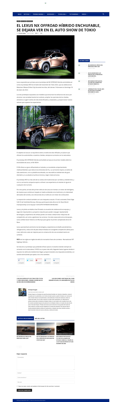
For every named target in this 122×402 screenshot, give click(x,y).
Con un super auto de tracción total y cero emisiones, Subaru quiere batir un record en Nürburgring (30, 280)
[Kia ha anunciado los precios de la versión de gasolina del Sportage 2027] (46, 329)
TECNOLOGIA (62, 14)
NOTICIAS (26, 14)
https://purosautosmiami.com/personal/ (36, 292)
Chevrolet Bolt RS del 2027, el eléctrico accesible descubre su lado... (96, 90)
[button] (103, 14)
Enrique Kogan (22, 33)
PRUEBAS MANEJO (38, 14)
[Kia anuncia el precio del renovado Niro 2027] (26, 329)
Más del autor (39, 318)
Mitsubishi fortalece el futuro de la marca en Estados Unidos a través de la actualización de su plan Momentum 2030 (64, 340)
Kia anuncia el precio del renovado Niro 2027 (95, 65)
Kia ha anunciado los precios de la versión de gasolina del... (95, 74)
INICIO (19, 14)
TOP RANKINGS (73, 14)
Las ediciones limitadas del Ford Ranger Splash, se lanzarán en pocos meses (61, 280)
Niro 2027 (19, 334)
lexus (22, 19)
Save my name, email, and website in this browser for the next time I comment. (39, 386)
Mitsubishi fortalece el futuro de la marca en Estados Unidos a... (95, 82)
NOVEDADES (50, 14)
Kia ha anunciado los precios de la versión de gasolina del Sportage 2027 (45, 338)
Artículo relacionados (25, 318)
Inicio (18, 19)
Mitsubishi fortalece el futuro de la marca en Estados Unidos (64, 334)
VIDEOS (84, 14)
